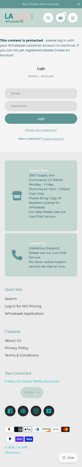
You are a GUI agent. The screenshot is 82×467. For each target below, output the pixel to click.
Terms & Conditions (22, 355)
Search (11, 299)
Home (33, 76)
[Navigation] (73, 18)
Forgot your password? (41, 130)
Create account (53, 138)
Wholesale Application (24, 313)
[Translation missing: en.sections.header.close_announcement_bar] (79, 4)
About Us (13, 340)
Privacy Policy (16, 348)
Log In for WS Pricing (23, 306)
